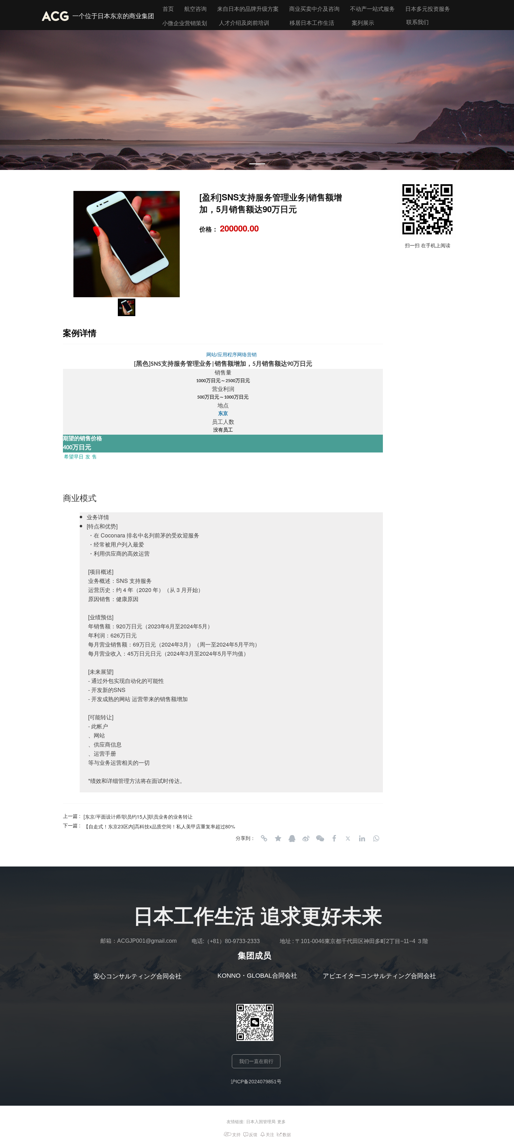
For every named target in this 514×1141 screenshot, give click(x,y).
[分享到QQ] (292, 838)
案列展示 (363, 23)
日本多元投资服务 (427, 9)
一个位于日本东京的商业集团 (113, 16)
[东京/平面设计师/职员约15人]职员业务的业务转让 (138, 816)
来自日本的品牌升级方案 (248, 9)
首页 (168, 9)
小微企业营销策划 (184, 23)
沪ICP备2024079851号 (256, 1081)
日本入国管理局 (261, 1121)
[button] (257, 163)
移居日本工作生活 (312, 23)
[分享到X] (348, 838)
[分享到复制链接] (264, 838)
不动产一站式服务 (372, 9)
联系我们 (417, 22)
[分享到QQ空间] (278, 838)
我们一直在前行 (256, 1061)
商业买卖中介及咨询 (314, 9)
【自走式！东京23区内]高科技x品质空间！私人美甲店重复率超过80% (159, 826)
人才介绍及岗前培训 (244, 23)
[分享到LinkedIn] (361, 838)
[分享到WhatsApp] (375, 838)
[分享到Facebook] (334, 838)
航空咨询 (195, 9)
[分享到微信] (320, 838)
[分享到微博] (306, 838)
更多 (281, 1121)
